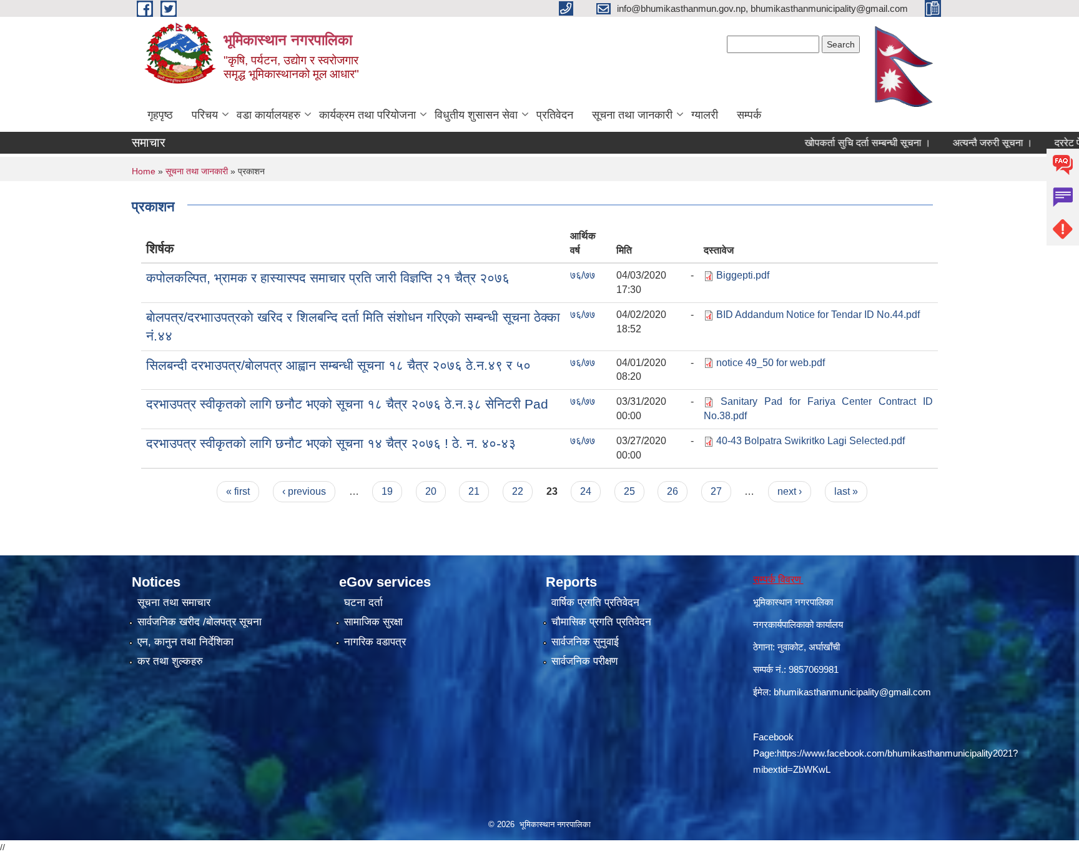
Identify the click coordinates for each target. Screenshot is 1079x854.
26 (672, 491)
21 (474, 491)
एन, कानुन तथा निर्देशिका (185, 642)
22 (517, 491)
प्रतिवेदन (554, 115)
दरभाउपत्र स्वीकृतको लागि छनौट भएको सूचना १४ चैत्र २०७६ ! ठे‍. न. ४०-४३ (331, 443)
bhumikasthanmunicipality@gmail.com (852, 692)
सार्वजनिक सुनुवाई (585, 642)
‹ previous (304, 491)
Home (143, 171)
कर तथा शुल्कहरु (170, 661)
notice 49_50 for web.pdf (770, 362)
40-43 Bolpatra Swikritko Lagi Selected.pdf (810, 440)
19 (387, 491)
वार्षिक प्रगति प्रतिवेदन (595, 602)
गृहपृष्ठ (160, 115)
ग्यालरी (704, 115)
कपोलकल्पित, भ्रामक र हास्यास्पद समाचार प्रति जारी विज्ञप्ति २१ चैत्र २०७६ (328, 278)
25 (629, 491)
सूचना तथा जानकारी (632, 115)
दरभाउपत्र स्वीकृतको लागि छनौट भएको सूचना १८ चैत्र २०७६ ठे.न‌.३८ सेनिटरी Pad (347, 404)
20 (430, 491)
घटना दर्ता (363, 602)
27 (716, 491)
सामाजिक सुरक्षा (373, 622)
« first (238, 491)
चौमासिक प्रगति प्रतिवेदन (601, 622)
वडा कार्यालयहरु (268, 115)
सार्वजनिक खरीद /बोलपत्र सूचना (199, 622)
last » (846, 491)
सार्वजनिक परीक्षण (584, 661)
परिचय (205, 115)
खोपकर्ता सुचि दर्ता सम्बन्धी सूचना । (845, 142)
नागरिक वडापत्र (375, 642)
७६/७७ (582, 275)
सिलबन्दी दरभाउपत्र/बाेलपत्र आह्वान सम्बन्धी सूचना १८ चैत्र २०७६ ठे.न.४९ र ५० (338, 365)
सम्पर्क (749, 115)
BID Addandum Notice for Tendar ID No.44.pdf (818, 314)
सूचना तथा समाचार (173, 602)
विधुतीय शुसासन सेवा (476, 115)
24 (585, 491)
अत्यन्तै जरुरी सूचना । (970, 142)
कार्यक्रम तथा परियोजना (367, 115)
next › (789, 491)
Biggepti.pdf (742, 275)
